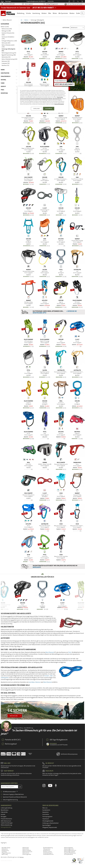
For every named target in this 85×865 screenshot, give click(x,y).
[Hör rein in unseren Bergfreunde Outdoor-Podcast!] (57, 786)
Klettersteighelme (68, 847)
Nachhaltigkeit (46, 825)
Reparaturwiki (53, 827)
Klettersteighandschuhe (70, 850)
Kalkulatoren (5, 849)
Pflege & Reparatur (6, 853)
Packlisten (4, 851)
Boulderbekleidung (48, 847)
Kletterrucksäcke (26, 850)
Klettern (44, 13)
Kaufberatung (5, 850)
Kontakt (3, 814)
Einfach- (47, 676)
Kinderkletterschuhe (48, 854)
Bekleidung (20, 13)
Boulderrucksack (47, 851)
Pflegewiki (45, 827)
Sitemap (21, 857)
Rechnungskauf (29, 4)
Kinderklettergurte (47, 853)
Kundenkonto (46, 810)
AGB (2, 821)
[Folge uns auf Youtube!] (51, 786)
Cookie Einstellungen (7, 823)
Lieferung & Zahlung (6, 808)
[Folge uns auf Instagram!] (45, 786)
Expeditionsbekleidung (69, 853)
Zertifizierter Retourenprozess (69, 754)
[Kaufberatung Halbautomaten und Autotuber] (53, 566)
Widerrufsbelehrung (6, 825)
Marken (72, 13)
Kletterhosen (25, 847)
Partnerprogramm (47, 816)
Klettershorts (25, 853)
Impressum (45, 819)
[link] (9, 20)
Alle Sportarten (63, 13)
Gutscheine (45, 814)
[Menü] (84, 858)
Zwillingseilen (5, 677)
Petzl (69, 652)
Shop (2, 1)
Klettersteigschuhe (69, 849)
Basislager (8, 1)
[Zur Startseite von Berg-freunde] (8, 13)
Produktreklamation (6, 819)
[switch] (80, 862)
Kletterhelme (25, 849)
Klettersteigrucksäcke (69, 851)
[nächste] (67, 49)
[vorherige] (54, 49)
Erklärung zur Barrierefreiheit (50, 823)
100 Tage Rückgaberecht (52, 4)
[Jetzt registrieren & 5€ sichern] (42, 710)
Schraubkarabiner (68, 854)
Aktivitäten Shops (6, 847)
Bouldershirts (46, 850)
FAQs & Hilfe (4, 812)
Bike (49, 13)
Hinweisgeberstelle (47, 821)
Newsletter (45, 812)
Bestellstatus (4, 810)
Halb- (51, 676)
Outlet (78, 13)
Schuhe (28, 13)
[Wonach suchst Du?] (82, 13)
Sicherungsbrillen (26, 854)
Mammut (37, 682)
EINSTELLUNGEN (36, 108)
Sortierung (65, 27)
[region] (43, 99)
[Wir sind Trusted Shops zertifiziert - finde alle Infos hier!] (48, 744)
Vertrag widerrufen (6, 827)
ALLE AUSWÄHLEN (48, 108)
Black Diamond (50, 652)
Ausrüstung (36, 13)
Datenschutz (7, 821)
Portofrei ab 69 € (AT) (9, 4)
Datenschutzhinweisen (59, 104)
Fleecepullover (46, 849)
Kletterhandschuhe (27, 851)
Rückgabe (3, 816)
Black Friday (5, 854)
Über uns (44, 808)
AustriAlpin (32, 682)
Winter (55, 13)
